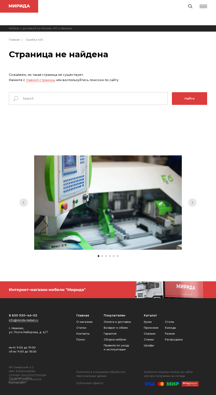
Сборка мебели (115, 339)
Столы (169, 321)
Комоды (170, 327)
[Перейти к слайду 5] (114, 256)
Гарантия (110, 333)
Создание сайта (20, 378)
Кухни (148, 321)
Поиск (80, 339)
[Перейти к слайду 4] (110, 256)
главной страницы (40, 80)
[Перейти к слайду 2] (102, 256)
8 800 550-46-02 (23, 315)
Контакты (82, 333)
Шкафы (149, 345)
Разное (170, 333)
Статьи (81, 327)
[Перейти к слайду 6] (117, 256)
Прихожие (151, 327)
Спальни (149, 333)
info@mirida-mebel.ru (23, 320)
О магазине (84, 321)
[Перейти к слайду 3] (106, 256)
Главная (14, 39)
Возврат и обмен (116, 327)
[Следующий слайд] (192, 202)
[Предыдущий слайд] (23, 202)
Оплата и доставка (117, 321)
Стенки (149, 339)
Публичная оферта (89, 383)
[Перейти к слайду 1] (98, 256)
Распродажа (174, 339)
